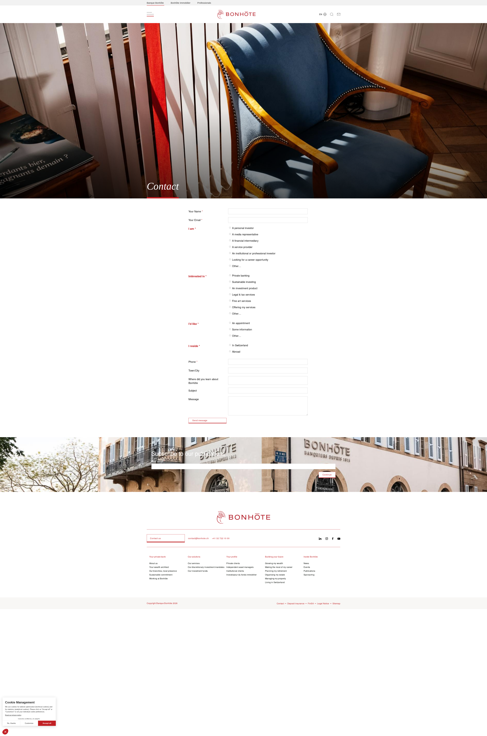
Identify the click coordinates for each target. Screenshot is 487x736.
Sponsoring (309, 574)
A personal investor (243, 228)
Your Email (194, 220)
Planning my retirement (276, 570)
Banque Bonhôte (155, 3)
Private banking (240, 275)
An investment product (244, 288)
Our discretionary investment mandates (206, 567)
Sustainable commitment (160, 574)
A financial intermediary (245, 240)
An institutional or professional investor (253, 253)
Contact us (155, 538)
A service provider (242, 247)
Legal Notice (323, 603)
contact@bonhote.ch (198, 538)
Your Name (194, 211)
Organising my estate (275, 574)
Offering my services (243, 307)
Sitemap (336, 603)
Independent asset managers (240, 567)
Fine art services (241, 301)
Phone (192, 361)
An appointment (241, 323)
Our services (194, 563)
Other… (236, 266)
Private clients (233, 563)
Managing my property (275, 578)
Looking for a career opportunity (250, 259)
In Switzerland (240, 345)
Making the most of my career (278, 567)
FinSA (311, 603)
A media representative (245, 234)
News (306, 563)
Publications (309, 570)
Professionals (204, 3)
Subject (192, 390)
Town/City (193, 370)
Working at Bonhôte (158, 578)
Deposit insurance (295, 603)
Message (193, 399)
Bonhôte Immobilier (180, 3)
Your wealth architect (159, 567)
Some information (242, 329)
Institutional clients (235, 570)
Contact (280, 603)
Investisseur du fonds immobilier (241, 574)
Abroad (236, 351)
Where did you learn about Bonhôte (203, 381)
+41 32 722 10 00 (221, 538)
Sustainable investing (244, 282)
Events (307, 567)
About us (153, 563)
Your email (157, 461)
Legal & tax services (243, 294)
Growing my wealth (274, 563)
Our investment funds (198, 570)
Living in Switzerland (275, 582)
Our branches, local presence (163, 570)
